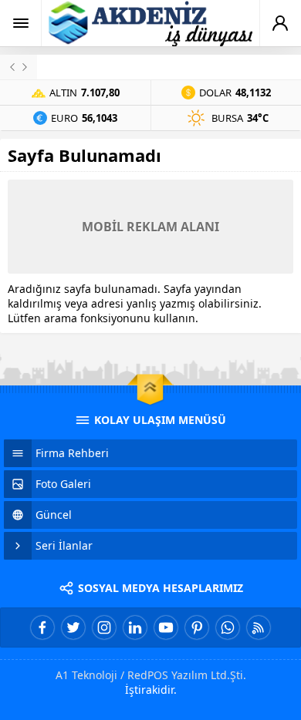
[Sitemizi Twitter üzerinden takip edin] (73, 627)
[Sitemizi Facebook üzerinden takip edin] (42, 627)
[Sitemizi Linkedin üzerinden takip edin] (135, 627)
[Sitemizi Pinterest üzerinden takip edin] (196, 627)
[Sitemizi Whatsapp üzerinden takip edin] (227, 627)
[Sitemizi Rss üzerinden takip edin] (258, 627)
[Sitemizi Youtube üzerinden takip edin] (166, 627)
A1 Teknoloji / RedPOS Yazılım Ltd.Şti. (151, 675)
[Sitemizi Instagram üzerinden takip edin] (104, 627)
